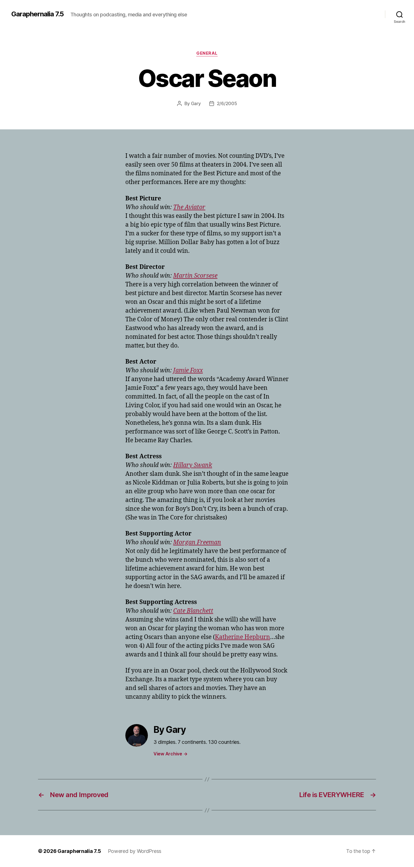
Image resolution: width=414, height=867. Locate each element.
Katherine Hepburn (242, 637)
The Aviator (189, 207)
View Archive (170, 754)
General (207, 53)
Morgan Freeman (197, 542)
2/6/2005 (227, 103)
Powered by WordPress (135, 851)
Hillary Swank (192, 465)
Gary (196, 103)
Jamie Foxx (188, 370)
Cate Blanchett (193, 611)
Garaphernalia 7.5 (37, 14)
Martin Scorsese (195, 276)
